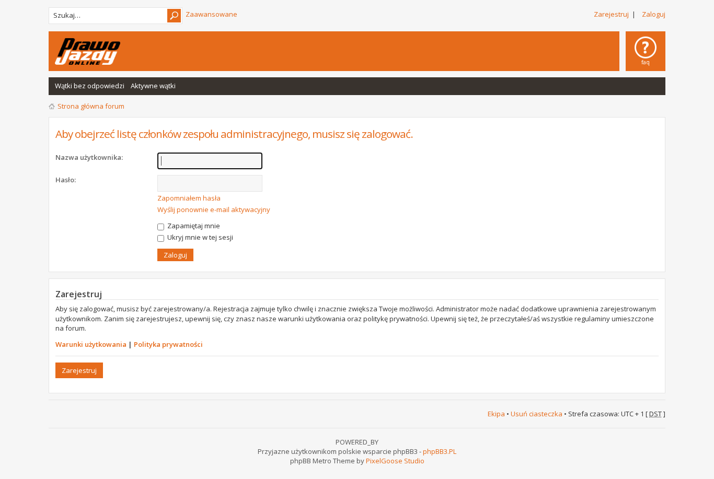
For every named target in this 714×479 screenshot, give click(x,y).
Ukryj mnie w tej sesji (199, 237)
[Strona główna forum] (87, 51)
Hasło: (65, 179)
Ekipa (496, 413)
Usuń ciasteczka (536, 413)
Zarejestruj (611, 14)
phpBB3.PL (439, 451)
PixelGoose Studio (395, 460)
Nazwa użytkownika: (89, 157)
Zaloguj (653, 14)
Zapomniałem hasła (189, 198)
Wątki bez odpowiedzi (89, 85)
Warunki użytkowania (90, 344)
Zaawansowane (211, 14)
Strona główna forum (90, 106)
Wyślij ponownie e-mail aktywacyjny (213, 209)
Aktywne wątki (153, 85)
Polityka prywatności (168, 344)
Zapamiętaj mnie (193, 225)
